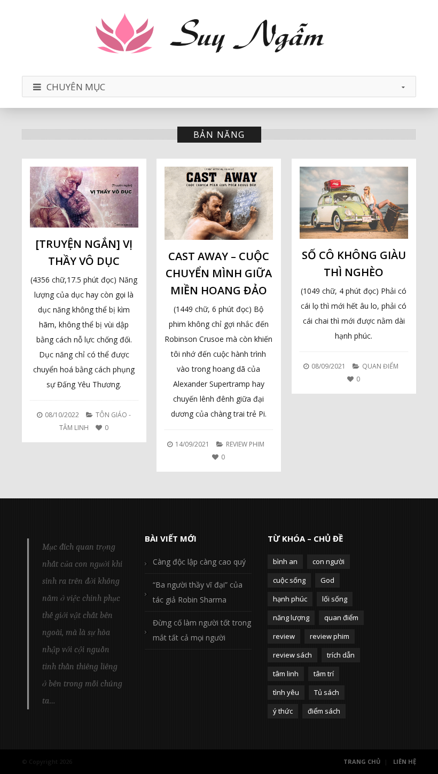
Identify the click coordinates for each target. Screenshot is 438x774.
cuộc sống (289, 580)
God (327, 580)
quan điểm (341, 617)
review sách (292, 655)
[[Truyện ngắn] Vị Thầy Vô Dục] (84, 197)
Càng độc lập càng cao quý (199, 562)
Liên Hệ (404, 761)
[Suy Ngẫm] (219, 35)
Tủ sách (326, 692)
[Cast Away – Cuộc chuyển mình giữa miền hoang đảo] (219, 203)
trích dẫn (341, 655)
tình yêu (286, 692)
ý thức (283, 711)
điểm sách (324, 711)
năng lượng (291, 617)
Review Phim (245, 444)
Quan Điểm (380, 366)
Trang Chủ (361, 761)
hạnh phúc (290, 599)
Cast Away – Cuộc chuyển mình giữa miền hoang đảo (219, 273)
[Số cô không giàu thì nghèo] (354, 203)
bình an (285, 561)
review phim (329, 636)
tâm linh (286, 673)
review (284, 636)
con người (328, 561)
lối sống (334, 599)
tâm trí (324, 673)
